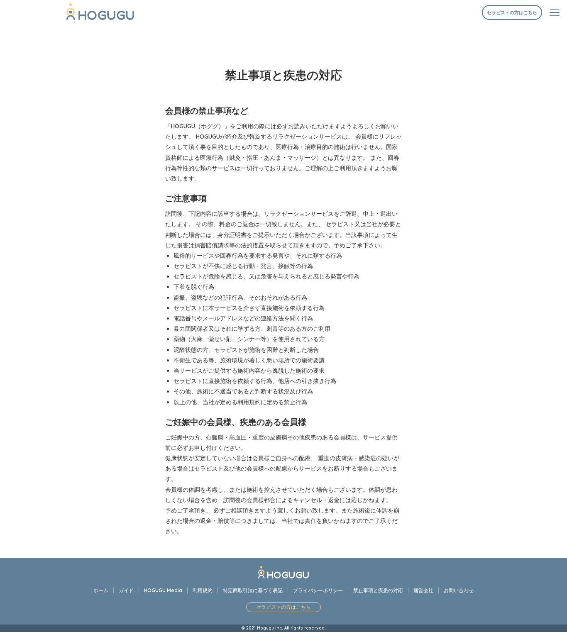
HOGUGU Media (163, 590)
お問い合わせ (459, 590)
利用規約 (203, 590)
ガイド (126, 590)
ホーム (100, 590)
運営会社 (423, 590)
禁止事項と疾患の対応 (378, 590)
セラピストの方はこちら (512, 12)
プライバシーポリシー (318, 590)
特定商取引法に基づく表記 (253, 590)
